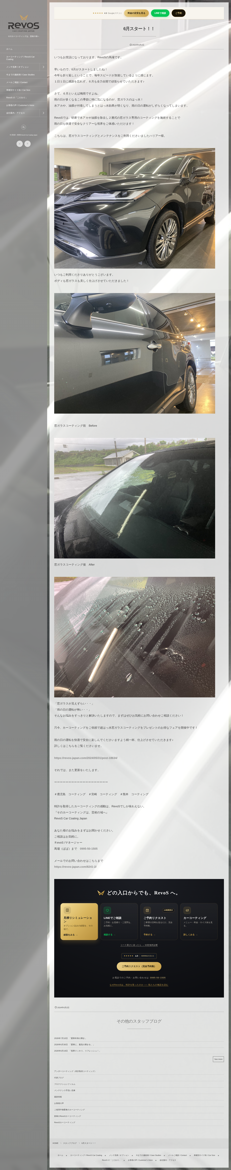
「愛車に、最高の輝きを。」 (82, 1044)
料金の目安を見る (136, 13)
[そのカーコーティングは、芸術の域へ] (23, 33)
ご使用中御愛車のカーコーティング (69, 1110)
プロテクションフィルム (64, 1084)
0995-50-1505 (89, 848)
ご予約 (178, 13)
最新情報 (58, 1097)
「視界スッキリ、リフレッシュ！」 (85, 1051)
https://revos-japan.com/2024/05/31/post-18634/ (85, 758)
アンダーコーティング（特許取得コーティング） (75, 1071)
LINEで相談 (160, 13)
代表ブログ (59, 1078)
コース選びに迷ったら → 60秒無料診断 (139, 945)
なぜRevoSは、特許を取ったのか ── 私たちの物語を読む (139, 985)
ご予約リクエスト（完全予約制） (139, 966)
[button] (23, 127)
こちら (93, 860)
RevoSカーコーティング (64, 1122)
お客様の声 (59, 1103)
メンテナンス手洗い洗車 (64, 1090)
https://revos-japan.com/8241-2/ (75, 866)
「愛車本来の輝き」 (78, 1038)
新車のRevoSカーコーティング (67, 1116)
